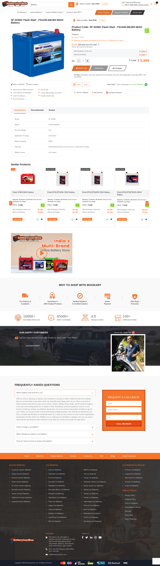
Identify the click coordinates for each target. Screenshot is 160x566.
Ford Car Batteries (54, 478)
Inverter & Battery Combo (54, 12)
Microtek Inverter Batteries (21, 489)
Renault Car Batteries (56, 494)
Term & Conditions (131, 503)
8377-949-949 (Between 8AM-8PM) (61, 549)
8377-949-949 (54, 551)
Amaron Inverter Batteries (21, 478)
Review (52, 110)
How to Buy (129, 515)
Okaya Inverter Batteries (20, 474)
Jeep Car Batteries (55, 509)
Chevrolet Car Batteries (56, 474)
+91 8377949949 (137, 84)
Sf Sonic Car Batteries (133, 470)
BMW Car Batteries (91, 470)
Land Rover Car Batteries (57, 517)
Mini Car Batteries (90, 509)
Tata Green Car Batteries (133, 478)
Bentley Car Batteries (56, 513)
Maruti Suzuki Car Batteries (93, 486)
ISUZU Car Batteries (91, 517)
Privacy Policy (130, 495)
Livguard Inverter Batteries (21, 501)
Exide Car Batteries (132, 486)
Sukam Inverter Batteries (20, 494)
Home (26, 456)
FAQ (101, 456)
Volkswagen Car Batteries (93, 501)
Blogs (113, 456)
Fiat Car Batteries (90, 474)
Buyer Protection (131, 519)
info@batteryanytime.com (58, 554)
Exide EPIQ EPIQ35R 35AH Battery (96, 192)
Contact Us (88, 456)
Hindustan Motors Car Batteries (95, 482)
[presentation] (10, 203)
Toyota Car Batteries (91, 497)
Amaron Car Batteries (132, 482)
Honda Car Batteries (91, 478)
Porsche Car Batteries (91, 505)
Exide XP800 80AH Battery (23, 192)
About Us (39, 456)
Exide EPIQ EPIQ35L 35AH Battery (61, 192)
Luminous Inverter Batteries (21, 470)
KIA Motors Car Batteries (92, 521)
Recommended (37, 110)
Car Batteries (21, 12)
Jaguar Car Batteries (55, 505)
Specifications (20, 110)
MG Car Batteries (54, 521)
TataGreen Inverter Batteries (22, 497)
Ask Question (98, 92)
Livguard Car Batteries (133, 474)
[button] (44, 232)
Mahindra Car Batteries (56, 486)
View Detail (17, 219)
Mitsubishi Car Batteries (92, 513)
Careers (73, 456)
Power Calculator (129, 456)
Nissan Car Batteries (91, 489)
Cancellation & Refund (133, 507)
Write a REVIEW (18, 84)
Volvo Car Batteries (55, 501)
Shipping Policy (130, 499)
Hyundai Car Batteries (56, 482)
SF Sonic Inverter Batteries (21, 486)
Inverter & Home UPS (73, 12)
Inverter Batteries (35, 12)
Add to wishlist (33, 84)
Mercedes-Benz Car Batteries (59, 489)
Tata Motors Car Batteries (57, 497)
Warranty (128, 511)
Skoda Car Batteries (91, 494)
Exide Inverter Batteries (20, 482)
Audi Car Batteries (54, 470)
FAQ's (86, 85)
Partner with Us (57, 456)
